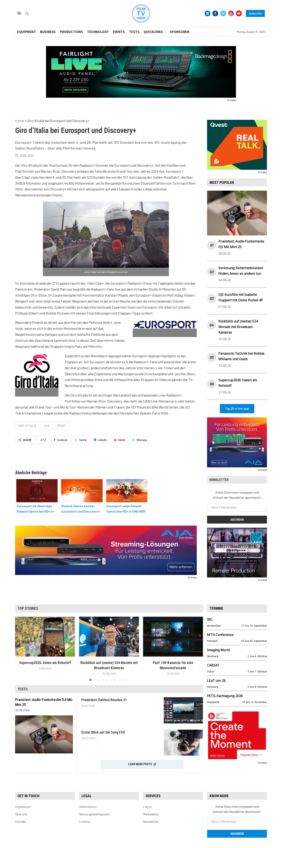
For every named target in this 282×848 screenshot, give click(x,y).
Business (48, 32)
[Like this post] (44, 440)
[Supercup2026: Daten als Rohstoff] (45, 637)
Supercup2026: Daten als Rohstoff (45, 662)
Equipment (26, 32)
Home (19, 121)
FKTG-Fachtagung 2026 (225, 696)
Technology (98, 32)
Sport (61, 426)
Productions (71, 32)
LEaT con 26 (216, 680)
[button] (20, 648)
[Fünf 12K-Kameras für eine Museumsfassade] (173, 637)
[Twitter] (223, 13)
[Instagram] (231, 13)
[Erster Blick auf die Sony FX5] (183, 743)
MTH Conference (220, 634)
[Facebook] (215, 13)
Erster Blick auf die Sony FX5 (103, 732)
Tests (134, 32)
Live (46, 426)
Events (119, 32)
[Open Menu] (19, 13)
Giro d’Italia (27, 426)
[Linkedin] (207, 13)
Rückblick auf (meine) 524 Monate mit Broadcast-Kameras (238, 327)
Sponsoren (179, 32)
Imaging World (218, 650)
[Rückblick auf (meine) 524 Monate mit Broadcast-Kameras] (109, 637)
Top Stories (28, 608)
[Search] (27, 13)
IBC (210, 619)
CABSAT (213, 665)
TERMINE (216, 608)
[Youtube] (239, 13)
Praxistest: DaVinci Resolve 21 (104, 700)
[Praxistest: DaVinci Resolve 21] (183, 710)
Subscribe (255, 13)
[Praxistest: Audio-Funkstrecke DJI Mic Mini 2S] (44, 734)
